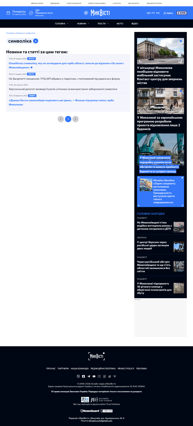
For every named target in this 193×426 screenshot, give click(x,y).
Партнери (63, 368)
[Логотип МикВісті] (100, 13)
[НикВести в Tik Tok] (104, 377)
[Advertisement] (160, 318)
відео (135, 23)
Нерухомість (133, 3)
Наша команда (79, 368)
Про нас (51, 368)
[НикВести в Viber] (78, 377)
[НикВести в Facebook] (83, 377)
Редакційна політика (103, 368)
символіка (30, 33)
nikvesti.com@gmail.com (100, 420)
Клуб (182, 13)
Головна (10, 33)
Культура (117, 3)
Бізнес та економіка (96, 3)
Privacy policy (126, 368)
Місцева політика (154, 3)
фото (120, 23)
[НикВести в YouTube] (94, 377)
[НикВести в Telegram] (88, 377)
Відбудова (54, 3)
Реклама (141, 368)
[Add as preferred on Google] (86, 12)
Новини (20, 33)
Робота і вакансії (74, 3)
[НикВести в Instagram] (99, 377)
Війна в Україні (37, 3)
